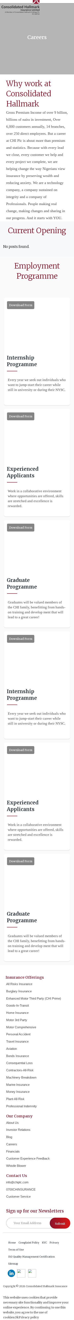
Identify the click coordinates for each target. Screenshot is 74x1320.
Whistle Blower (16, 1165)
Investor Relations (18, 1129)
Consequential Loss (19, 1063)
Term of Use (16, 1249)
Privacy (54, 1242)
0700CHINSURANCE (21, 1189)
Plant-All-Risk (15, 1099)
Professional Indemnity (21, 1106)
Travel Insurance (17, 1041)
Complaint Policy (28, 1242)
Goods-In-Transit (17, 1005)
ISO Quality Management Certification (31, 1256)
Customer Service (18, 1196)
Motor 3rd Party (16, 1020)
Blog (9, 1137)
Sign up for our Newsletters (35, 1211)
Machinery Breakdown (21, 1077)
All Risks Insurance (19, 984)
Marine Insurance (18, 1084)
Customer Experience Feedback (28, 1158)
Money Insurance (18, 1091)
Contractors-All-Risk (20, 1070)
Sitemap (13, 1263)
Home (12, 1242)
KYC (44, 1242)
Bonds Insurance (17, 1056)
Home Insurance (17, 1012)
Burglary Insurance (19, 991)
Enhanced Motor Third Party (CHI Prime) (33, 998)
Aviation (11, 1048)
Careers (11, 1144)
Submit (60, 1224)
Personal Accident (18, 1034)
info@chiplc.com (17, 1182)
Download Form (20, 305)
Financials (13, 1151)
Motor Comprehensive (21, 1027)
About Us (12, 1122)
